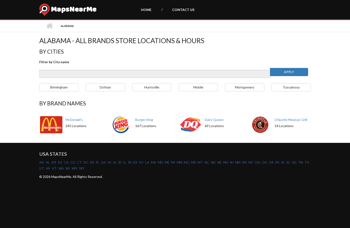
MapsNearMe (73, 10)
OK (264, 162)
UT (41, 168)
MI (173, 162)
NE (219, 162)
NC (207, 162)
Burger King (144, 120)
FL (97, 162)
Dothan (105, 87)
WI (67, 168)
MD (160, 162)
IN (129, 162)
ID (120, 162)
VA (48, 168)
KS (135, 162)
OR (271, 162)
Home (146, 10)
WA (61, 168)
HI (109, 162)
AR (53, 162)
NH (225, 162)
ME (167, 162)
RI (283, 162)
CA (66, 162)
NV (244, 162)
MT (200, 162)
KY (141, 162)
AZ (60, 162)
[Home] (44, 10)
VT (54, 168)
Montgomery (244, 87)
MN (179, 162)
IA (114, 162)
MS (193, 162)
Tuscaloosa (291, 87)
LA (147, 162)
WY (82, 168)
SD (294, 162)
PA (277, 162)
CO (72, 162)
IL (124, 162)
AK (41, 162)
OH (257, 162)
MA (153, 162)
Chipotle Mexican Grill (291, 120)
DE (92, 162)
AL (48, 162)
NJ (232, 162)
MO (187, 162)
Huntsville (151, 87)
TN (300, 162)
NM (237, 162)
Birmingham (59, 87)
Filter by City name (54, 62)
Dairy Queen (214, 120)
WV (74, 168)
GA (103, 162)
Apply (289, 72)
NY (251, 162)
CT (79, 162)
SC (288, 162)
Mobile (198, 87)
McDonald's (74, 120)
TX (307, 162)
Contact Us (183, 10)
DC (86, 162)
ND (213, 162)
